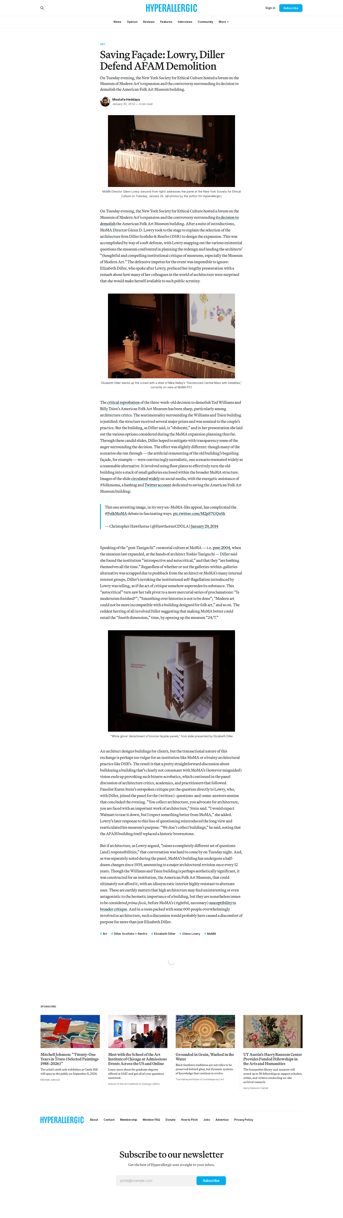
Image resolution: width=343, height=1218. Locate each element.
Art (103, 44)
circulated (139, 478)
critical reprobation (123, 402)
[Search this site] (42, 8)
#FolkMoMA (116, 513)
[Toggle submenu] (227, 22)
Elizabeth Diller (164, 934)
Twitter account (158, 484)
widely (154, 478)
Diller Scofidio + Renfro (130, 934)
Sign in (270, 8)
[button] (222, 21)
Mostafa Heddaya (126, 99)
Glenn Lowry (191, 934)
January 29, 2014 (204, 526)
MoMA (211, 934)
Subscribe (290, 8)
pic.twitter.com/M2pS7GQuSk (199, 513)
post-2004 (221, 547)
